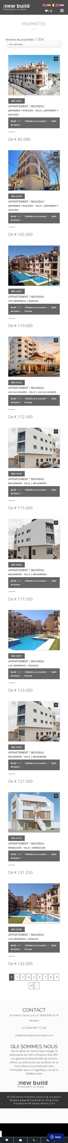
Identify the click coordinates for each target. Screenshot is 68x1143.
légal (24, 1100)
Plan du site (43, 1100)
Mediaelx (14, 1100)
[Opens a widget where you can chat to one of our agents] (56, 1137)
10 (31, 986)
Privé (31, 1100)
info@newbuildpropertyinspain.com (34, 1035)
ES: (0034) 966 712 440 (34, 1027)
